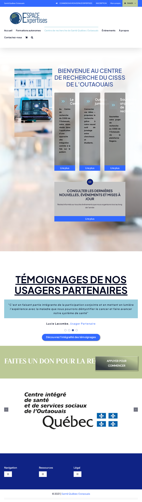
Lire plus (64, 168)
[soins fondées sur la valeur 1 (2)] (33, 69)
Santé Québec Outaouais (76, 471)
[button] (32, 37)
